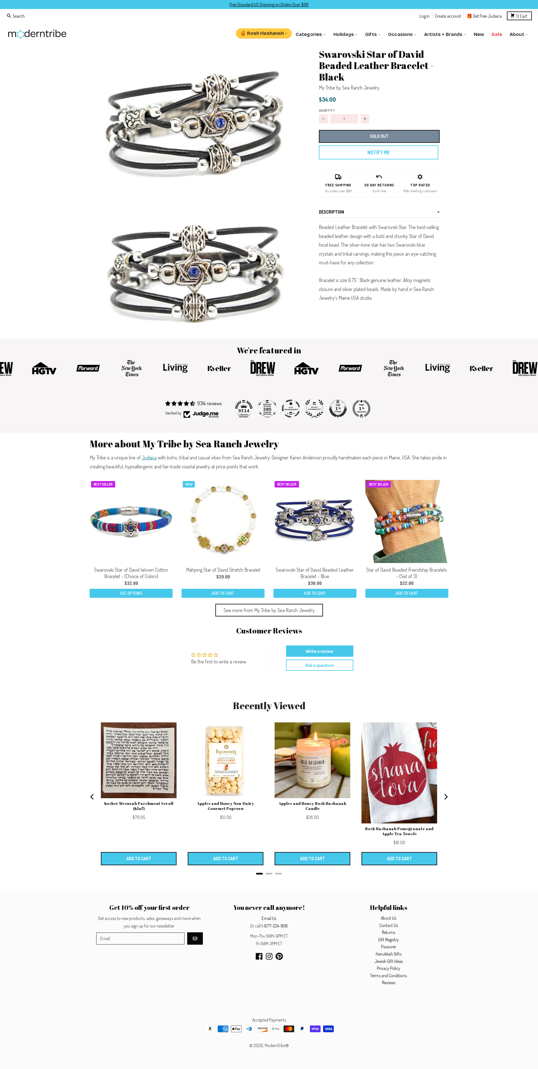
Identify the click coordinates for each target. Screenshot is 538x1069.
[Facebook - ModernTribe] (259, 956)
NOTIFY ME (378, 152)
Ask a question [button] (319, 665)
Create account (448, 16)
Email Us (269, 918)
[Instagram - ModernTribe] (269, 956)
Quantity (327, 110)
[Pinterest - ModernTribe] (279, 956)
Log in (424, 16)
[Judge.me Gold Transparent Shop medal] (291, 409)
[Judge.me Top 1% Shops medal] (338, 409)
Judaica (149, 457)
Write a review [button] (319, 651)
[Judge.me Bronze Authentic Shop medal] (314, 409)
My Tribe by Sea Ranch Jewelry (349, 87)
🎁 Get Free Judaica (484, 16)
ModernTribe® (277, 1045)
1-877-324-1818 (274, 926)
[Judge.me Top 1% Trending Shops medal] (361, 409)
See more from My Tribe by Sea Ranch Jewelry (269, 610)
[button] (195, 117)
